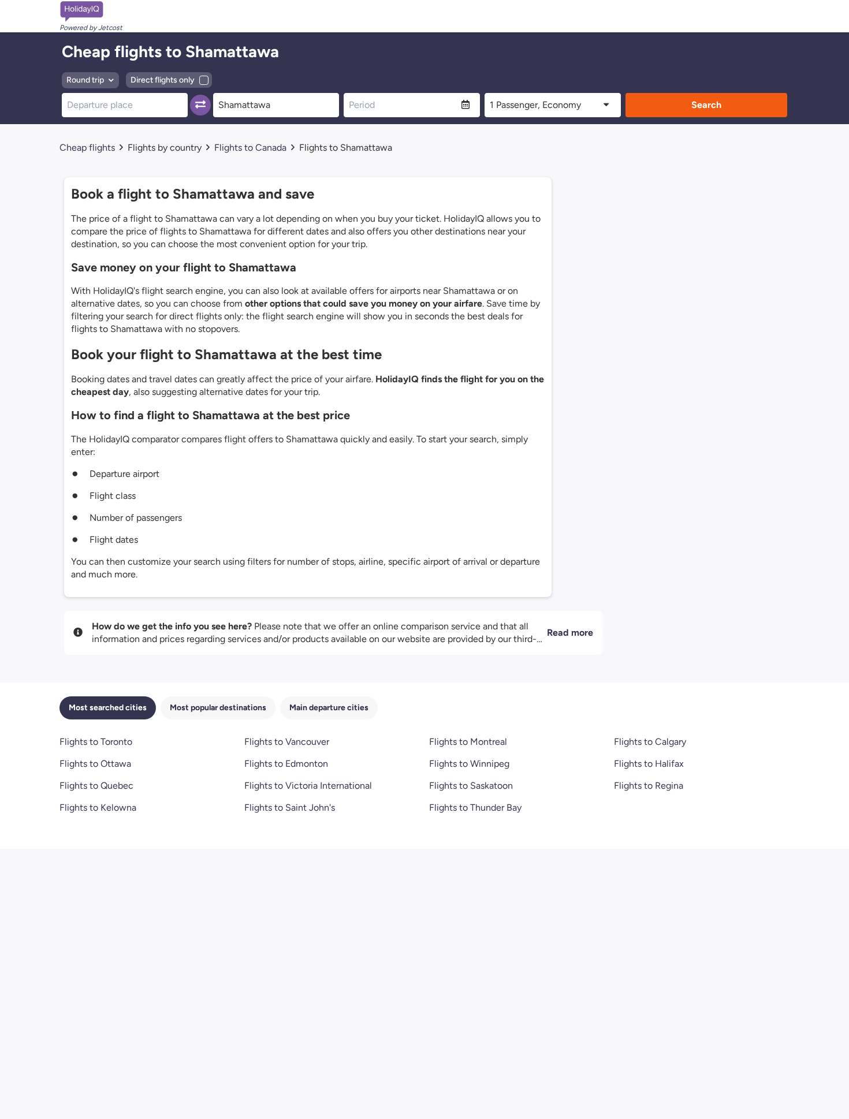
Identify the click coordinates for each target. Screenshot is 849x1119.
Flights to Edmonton (286, 763)
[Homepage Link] (90, 11)
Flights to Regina (648, 785)
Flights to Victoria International (308, 785)
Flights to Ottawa (95, 763)
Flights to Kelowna (97, 807)
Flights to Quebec (96, 785)
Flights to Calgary (650, 741)
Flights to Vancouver (286, 741)
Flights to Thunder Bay (475, 807)
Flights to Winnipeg (469, 763)
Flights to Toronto (95, 741)
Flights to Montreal (468, 741)
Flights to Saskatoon (471, 785)
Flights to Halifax (649, 763)
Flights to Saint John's (289, 807)
